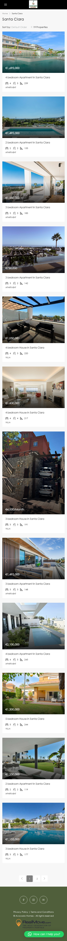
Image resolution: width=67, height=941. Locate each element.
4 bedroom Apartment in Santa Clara (27, 77)
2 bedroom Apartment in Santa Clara (27, 142)
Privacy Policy (20, 912)
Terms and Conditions (42, 912)
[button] (44, 934)
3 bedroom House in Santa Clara (24, 518)
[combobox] (22, 27)
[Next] (44, 878)
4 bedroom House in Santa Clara (24, 347)
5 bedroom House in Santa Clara (24, 718)
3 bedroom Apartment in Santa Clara (27, 207)
